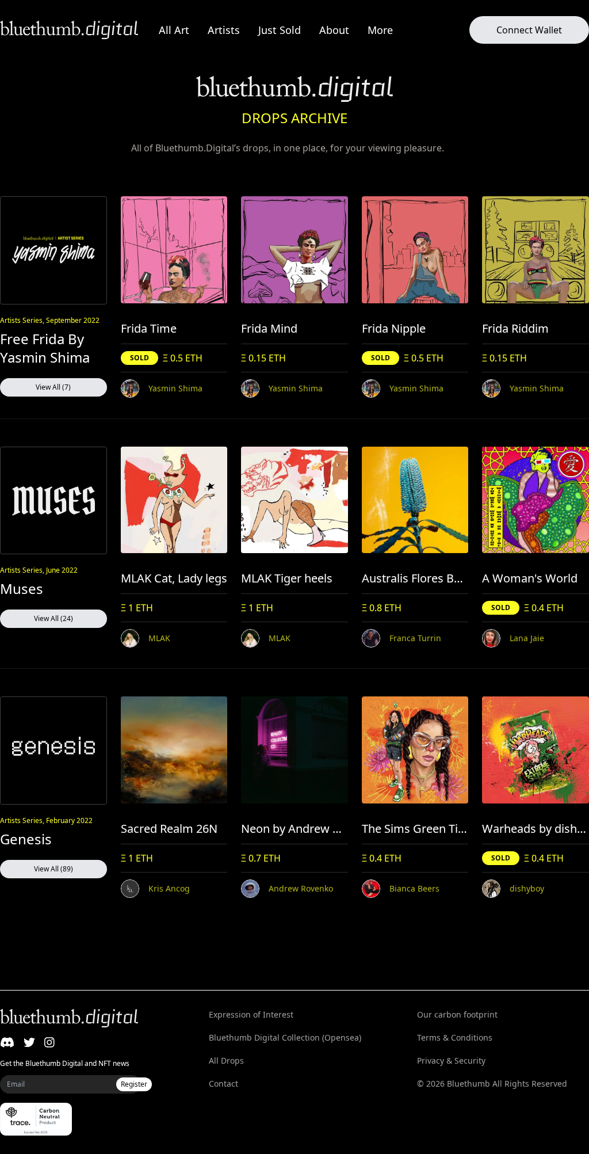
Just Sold (279, 30)
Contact (223, 1083)
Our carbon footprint (457, 1014)
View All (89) (53, 869)
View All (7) (53, 387)
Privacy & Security (451, 1060)
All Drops (226, 1060)
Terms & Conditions (454, 1037)
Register (134, 1084)
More (380, 30)
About (334, 30)
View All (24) (53, 618)
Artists (224, 30)
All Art (174, 30)
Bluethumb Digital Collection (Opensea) (285, 1037)
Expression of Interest (251, 1014)
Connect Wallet (529, 30)
